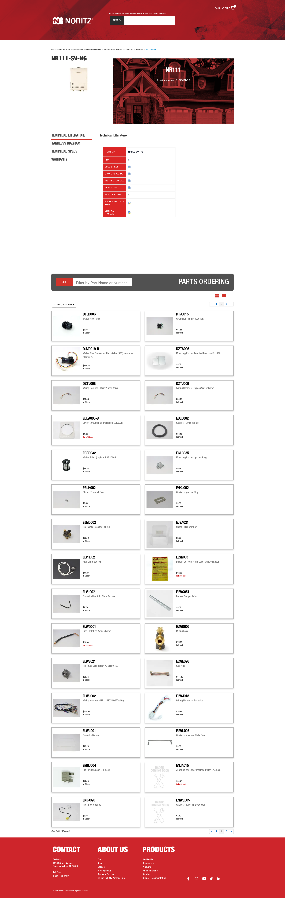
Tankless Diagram (65, 143)
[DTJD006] (68, 326)
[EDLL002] (161, 430)
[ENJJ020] (68, 812)
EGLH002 (89, 488)
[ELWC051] (161, 603)
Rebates (146, 875)
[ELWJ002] (68, 707)
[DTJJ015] (161, 326)
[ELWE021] (68, 673)
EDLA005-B (91, 418)
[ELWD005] (161, 638)
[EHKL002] (161, 499)
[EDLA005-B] (68, 430)
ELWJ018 (182, 696)
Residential (147, 860)
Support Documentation (154, 878)
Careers (102, 867)
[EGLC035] (161, 464)
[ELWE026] (161, 673)
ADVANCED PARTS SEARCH (154, 13)
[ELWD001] (68, 638)
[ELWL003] (161, 742)
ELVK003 (182, 557)
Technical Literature (68, 135)
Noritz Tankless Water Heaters (73, 21)
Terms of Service (106, 875)
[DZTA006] (161, 360)
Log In (217, 8)
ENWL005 (183, 800)
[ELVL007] (68, 603)
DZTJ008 (89, 383)
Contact (102, 860)
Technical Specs (64, 151)
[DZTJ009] (161, 395)
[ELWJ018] (161, 707)
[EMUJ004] (68, 777)
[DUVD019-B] (68, 360)
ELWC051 (182, 592)
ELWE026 (182, 661)
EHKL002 (182, 488)
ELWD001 (89, 626)
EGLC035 (182, 453)
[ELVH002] (68, 569)
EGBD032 (89, 453)
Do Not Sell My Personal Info (111, 878)
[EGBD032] (68, 464)
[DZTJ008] (68, 395)
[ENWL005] (161, 812)
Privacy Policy (104, 871)
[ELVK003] (161, 569)
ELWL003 (182, 731)
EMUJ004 (89, 765)
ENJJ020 (89, 800)
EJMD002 (89, 522)
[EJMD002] (68, 534)
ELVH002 (89, 557)
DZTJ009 (182, 383)
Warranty (59, 159)
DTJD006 (89, 314)
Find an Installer (150, 871)
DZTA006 (182, 349)
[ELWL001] (68, 742)
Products (146, 867)
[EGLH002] (68, 499)
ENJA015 (182, 765)
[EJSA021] (161, 534)
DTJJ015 (182, 314)
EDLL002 (182, 418)
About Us (102, 863)
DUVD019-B (91, 349)
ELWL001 (89, 731)
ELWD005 (182, 626)
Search (117, 20)
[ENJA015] (161, 777)
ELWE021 (89, 661)
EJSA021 (182, 522)
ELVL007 (89, 592)
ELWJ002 (89, 696)
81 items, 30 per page (63, 304)
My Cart (226, 8)
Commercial (148, 863)
